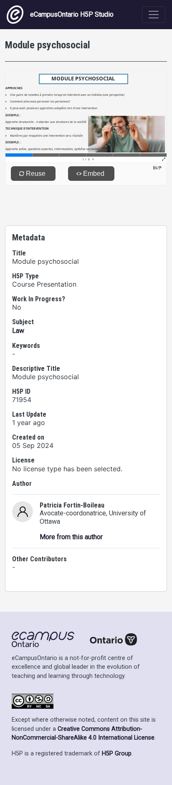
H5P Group (117, 753)
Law (18, 331)
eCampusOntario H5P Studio (72, 14)
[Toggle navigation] (153, 14)
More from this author (71, 537)
